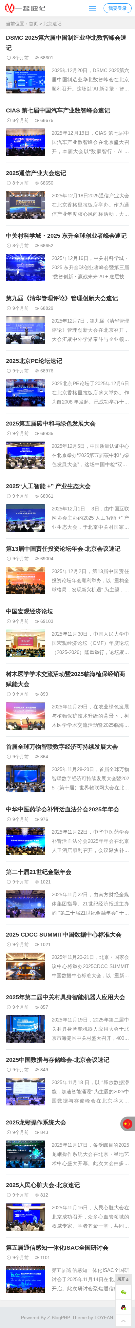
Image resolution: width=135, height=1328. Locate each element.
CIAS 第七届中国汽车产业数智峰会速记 (58, 110)
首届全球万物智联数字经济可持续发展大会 (62, 746)
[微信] (123, 1292)
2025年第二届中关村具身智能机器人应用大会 (65, 997)
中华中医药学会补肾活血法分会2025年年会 (62, 809)
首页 (33, 23)
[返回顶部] (123, 1320)
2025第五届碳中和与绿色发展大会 (51, 423)
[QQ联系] (123, 1307)
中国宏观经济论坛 (29, 611)
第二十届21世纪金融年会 (38, 872)
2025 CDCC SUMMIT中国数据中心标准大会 (64, 934)
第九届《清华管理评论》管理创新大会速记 (62, 298)
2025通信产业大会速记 (36, 173)
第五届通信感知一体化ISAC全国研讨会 (57, 1247)
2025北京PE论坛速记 (34, 361)
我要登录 (117, 8)
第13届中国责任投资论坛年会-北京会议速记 (63, 548)
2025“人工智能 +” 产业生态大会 (48, 486)
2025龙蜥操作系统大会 (36, 1122)
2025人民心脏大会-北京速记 (43, 1185)
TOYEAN (103, 1317)
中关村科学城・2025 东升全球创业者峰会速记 (66, 235)
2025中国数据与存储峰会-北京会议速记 (57, 1060)
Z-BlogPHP (58, 1317)
